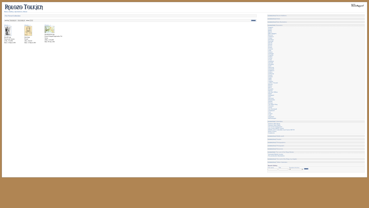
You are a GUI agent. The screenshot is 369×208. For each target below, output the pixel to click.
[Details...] (7, 25)
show (274, 15)
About (25, 11)
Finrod (270, 58)
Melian (270, 86)
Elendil (270, 43)
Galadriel (271, 61)
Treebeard (271, 110)
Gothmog (271, 73)
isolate (270, 15)
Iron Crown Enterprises (275, 126)
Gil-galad (271, 64)
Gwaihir (270, 76)
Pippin (270, 93)
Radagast (271, 95)
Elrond (270, 44)
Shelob (270, 101)
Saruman (271, 98)
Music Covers (272, 131)
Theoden (271, 106)
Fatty (269, 50)
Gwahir (270, 75)
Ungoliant (271, 116)
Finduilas (271, 53)
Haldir (270, 78)
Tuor (269, 112)
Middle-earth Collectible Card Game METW (281, 130)
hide (273, 25)
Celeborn (271, 36)
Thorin (270, 107)
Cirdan (270, 38)
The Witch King (272, 104)
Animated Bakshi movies (275, 154)
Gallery (11, 11)
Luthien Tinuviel (273, 83)
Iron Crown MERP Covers (276, 128)
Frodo (270, 59)
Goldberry (271, 70)
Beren (270, 32)
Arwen (270, 29)
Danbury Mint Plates (274, 125)
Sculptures (271, 133)
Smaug (270, 103)
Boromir (270, 35)
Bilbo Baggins (272, 33)
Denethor (271, 39)
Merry (270, 87)
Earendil (270, 41)
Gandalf (270, 63)
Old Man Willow (273, 92)
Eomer (270, 46)
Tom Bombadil (272, 109)
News (6, 11)
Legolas (270, 81)
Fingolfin (270, 55)
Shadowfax (271, 100)
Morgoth (270, 89)
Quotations (18, 11)
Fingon (270, 56)
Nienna (270, 90)
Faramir (270, 49)
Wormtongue (272, 118)
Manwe (270, 84)
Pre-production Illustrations (276, 156)
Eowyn (270, 47)
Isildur (270, 80)
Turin (269, 115)
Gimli (269, 66)
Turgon (270, 113)
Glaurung (271, 67)
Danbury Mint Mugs (274, 123)
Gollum (270, 72)
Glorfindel (271, 69)
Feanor (270, 52)
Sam (269, 96)
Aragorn (270, 27)
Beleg (270, 30)
